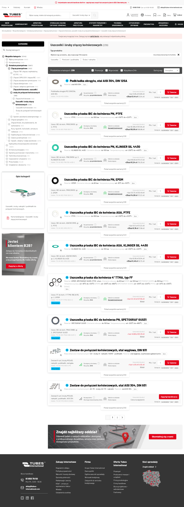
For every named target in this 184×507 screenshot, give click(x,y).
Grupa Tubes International (95, 468)
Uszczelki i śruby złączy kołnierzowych (113, 31)
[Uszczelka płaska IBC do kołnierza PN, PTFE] (55, 115)
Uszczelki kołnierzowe (26, 107)
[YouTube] (22, 498)
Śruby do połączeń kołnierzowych (29, 112)
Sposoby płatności (63, 477)
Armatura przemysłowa (37, 24)
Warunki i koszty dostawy (65, 474)
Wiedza (39, 7)
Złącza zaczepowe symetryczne (27, 80)
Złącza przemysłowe (50, 31)
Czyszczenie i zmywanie (134, 24)
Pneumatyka (149, 24)
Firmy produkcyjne (121, 480)
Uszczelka (54, 59)
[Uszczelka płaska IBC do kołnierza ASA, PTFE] (55, 213)
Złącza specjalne (19, 120)
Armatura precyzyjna (78, 24)
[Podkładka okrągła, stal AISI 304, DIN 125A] (55, 82)
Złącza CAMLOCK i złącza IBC (26, 77)
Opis (84, 84)
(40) (115, 268)
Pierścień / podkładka (70, 59)
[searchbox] (48, 15)
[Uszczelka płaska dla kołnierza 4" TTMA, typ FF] (55, 282)
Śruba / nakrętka (89, 59)
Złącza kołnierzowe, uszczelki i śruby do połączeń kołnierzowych (79, 31)
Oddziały (16, 7)
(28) (115, 202)
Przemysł (117, 471)
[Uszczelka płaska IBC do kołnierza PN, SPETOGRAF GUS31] (55, 320)
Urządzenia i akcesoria (163, 24)
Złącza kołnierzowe (25, 98)
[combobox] (80, 15)
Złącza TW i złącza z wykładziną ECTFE (25, 73)
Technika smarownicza (117, 24)
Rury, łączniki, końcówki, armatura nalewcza (24, 130)
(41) (115, 169)
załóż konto (94, 36)
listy (171, 97)
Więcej (142, 301)
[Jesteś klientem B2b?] (23, 275)
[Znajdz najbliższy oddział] (115, 448)
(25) (115, 375)
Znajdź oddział (148, 467)
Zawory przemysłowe (21, 138)
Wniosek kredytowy (92, 477)
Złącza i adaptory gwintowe (25, 86)
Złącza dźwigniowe (22, 83)
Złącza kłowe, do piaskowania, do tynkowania (24, 124)
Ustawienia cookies (63, 492)
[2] (122, 417)
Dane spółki (89, 471)
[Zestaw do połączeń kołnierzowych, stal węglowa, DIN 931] (55, 351)
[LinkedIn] (27, 498)
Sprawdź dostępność (115, 128)
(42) (115, 235)
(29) (115, 136)
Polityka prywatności (64, 471)
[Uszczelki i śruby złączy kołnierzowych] (23, 192)
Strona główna (6, 31)
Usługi (180, 24)
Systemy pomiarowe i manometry (97, 24)
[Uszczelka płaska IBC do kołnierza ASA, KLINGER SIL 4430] (55, 246)
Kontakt (27, 7)
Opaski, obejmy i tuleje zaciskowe (26, 141)
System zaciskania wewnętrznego (27, 117)
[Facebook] (32, 498)
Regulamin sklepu (62, 468)
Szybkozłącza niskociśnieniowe (25, 135)
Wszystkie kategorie (19, 31)
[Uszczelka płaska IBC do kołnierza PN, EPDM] (55, 180)
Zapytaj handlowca (169, 396)
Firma (4, 7)
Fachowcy (117, 492)
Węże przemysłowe (7, 24)
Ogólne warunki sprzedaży (94, 474)
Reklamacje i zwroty (63, 480)
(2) (115, 103)
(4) (115, 309)
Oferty (176, 97)
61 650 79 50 (136, 7)
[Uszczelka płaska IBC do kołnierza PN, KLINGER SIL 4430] (55, 147)
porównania (165, 97)
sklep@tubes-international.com (171, 7)
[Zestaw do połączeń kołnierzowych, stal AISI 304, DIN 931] (55, 386)
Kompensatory (21, 24)
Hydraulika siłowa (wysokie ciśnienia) (58, 24)
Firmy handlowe (120, 483)
